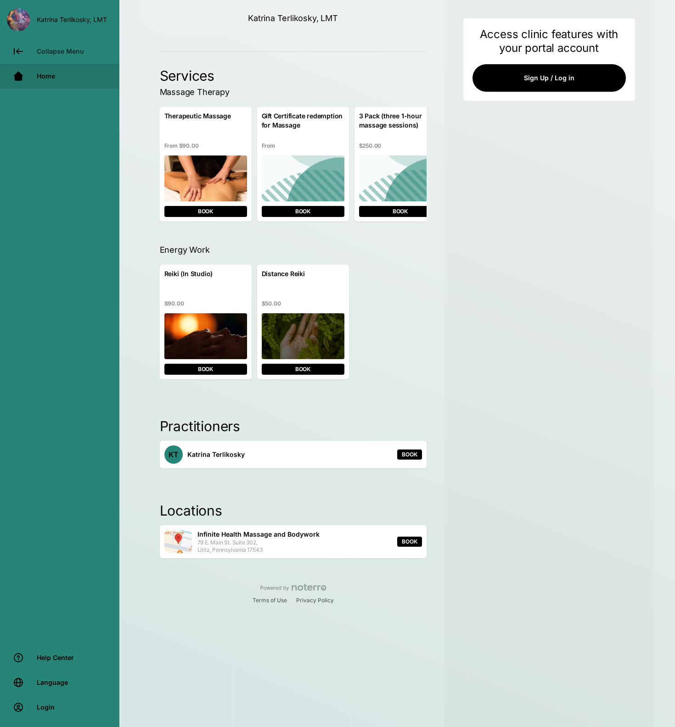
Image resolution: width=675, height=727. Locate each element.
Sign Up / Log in (549, 78)
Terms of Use (270, 600)
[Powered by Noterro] (293, 587)
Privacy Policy (315, 600)
